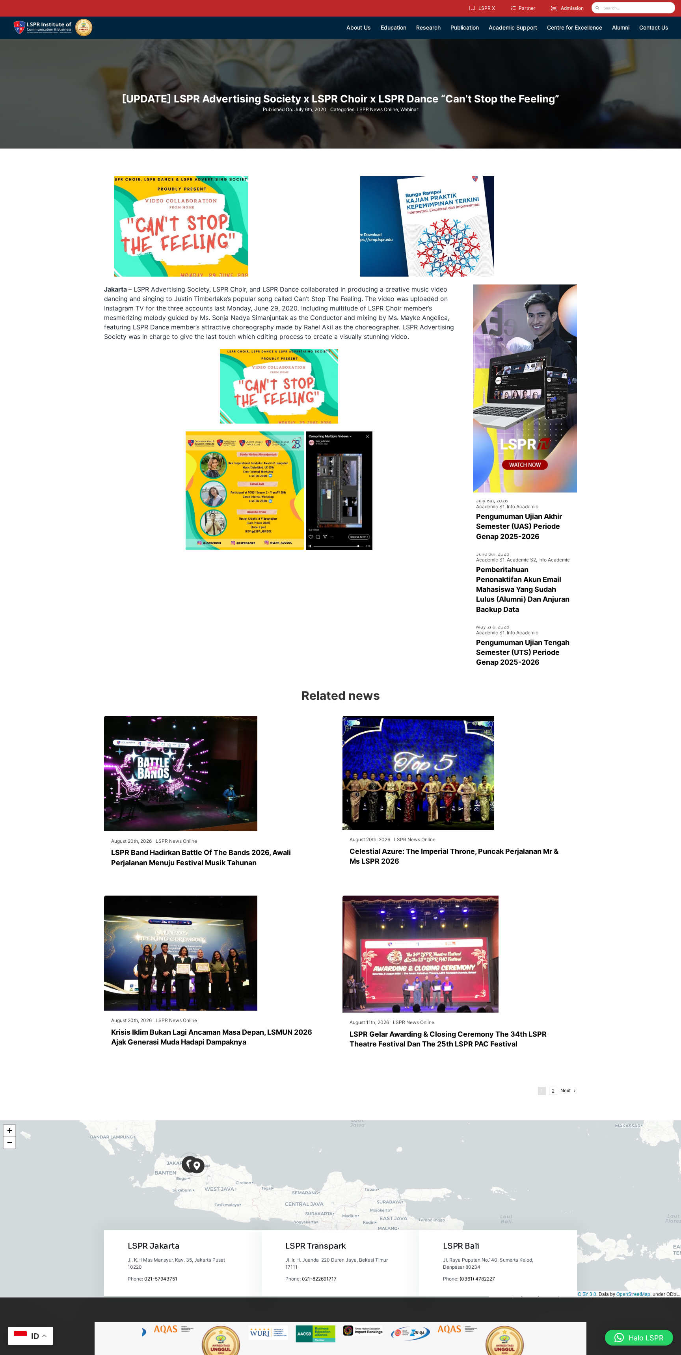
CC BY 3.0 (585, 1293)
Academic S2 (521, 560)
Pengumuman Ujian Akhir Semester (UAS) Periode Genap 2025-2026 (519, 526)
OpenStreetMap (633, 1293)
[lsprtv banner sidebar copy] (525, 288)
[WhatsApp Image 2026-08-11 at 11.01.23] (420, 899)
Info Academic (522, 506)
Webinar (409, 109)
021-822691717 (319, 1279)
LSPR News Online (377, 109)
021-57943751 (160, 1279)
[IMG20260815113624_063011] (180, 719)
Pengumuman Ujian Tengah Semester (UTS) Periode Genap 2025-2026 (522, 652)
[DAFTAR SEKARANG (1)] (53, 21)
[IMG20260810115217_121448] (180, 899)
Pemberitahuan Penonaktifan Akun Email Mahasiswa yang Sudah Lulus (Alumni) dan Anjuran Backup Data (522, 589)
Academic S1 (490, 506)
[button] (197, 1166)
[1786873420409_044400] (418, 719)
